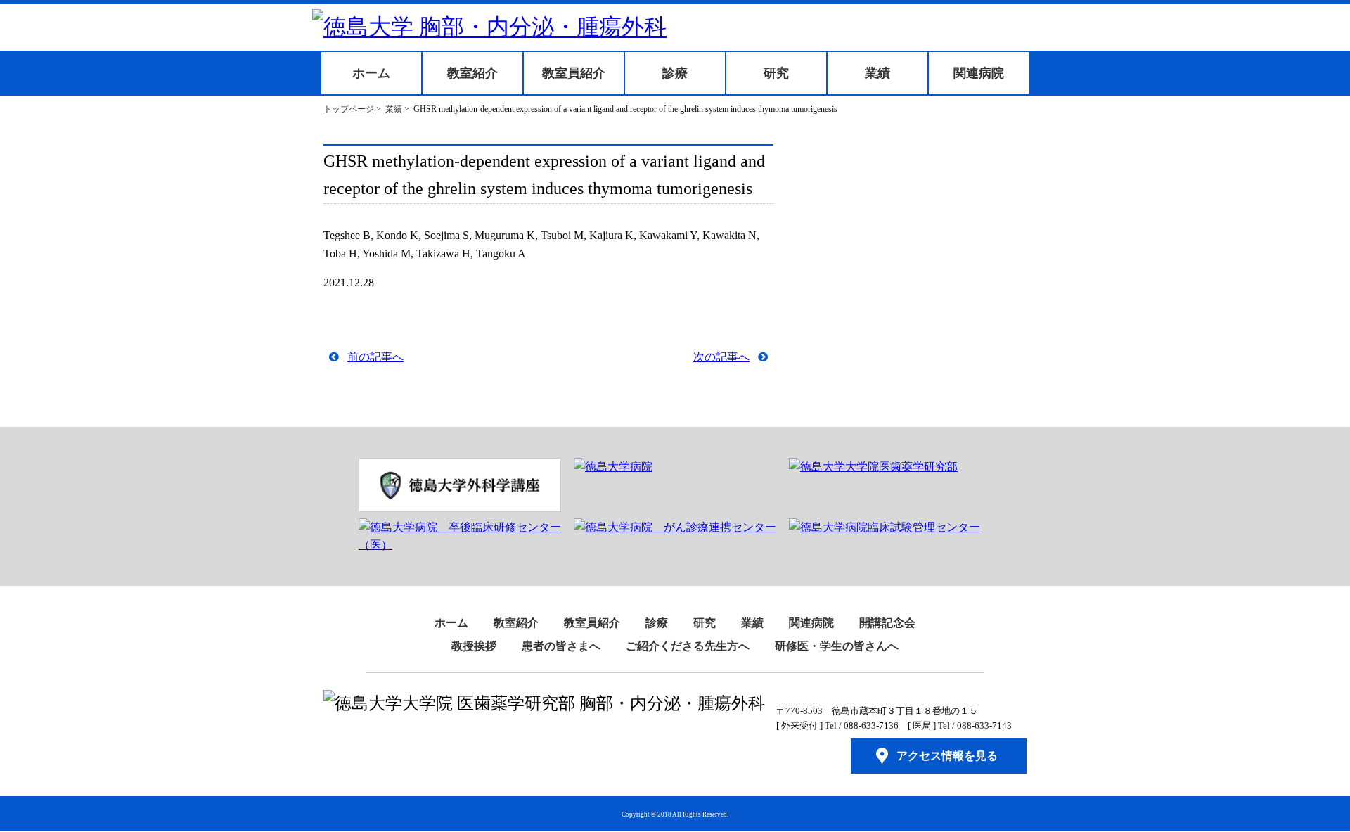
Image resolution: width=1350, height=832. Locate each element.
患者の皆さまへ (561, 646)
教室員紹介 (573, 73)
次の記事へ (721, 357)
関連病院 (978, 73)
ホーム (371, 73)
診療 (675, 73)
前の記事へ (375, 357)
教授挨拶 (473, 646)
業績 (877, 73)
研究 (776, 73)
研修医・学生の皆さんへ (837, 646)
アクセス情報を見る (947, 756)
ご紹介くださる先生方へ (688, 646)
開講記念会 (887, 623)
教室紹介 (472, 73)
